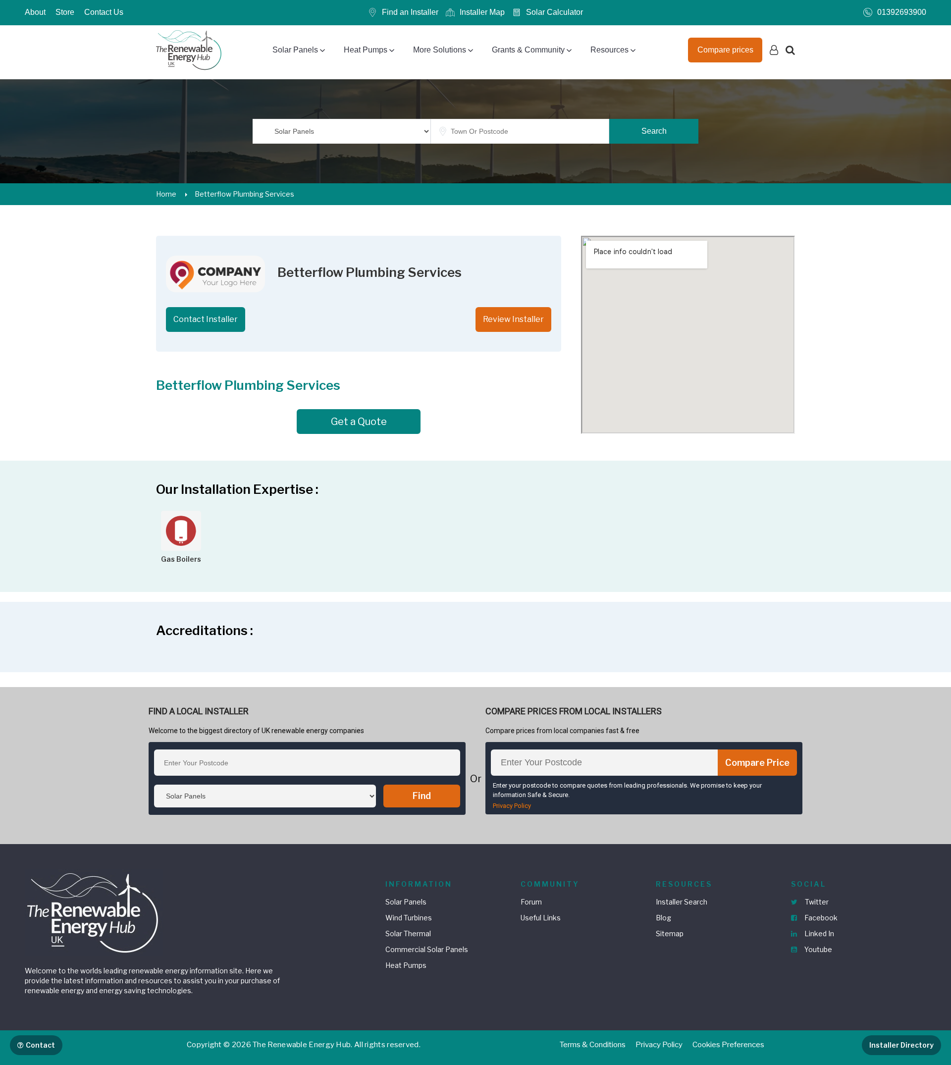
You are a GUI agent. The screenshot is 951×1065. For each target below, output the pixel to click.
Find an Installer (410, 12)
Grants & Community (528, 50)
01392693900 (901, 12)
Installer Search (681, 902)
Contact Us (103, 12)
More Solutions (439, 50)
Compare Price (757, 762)
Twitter (816, 902)
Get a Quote (359, 421)
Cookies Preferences (728, 1044)
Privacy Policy (512, 805)
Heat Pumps (365, 50)
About (35, 12)
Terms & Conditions (593, 1044)
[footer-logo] (94, 911)
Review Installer (513, 319)
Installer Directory (901, 1045)
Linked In (818, 933)
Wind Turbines (408, 917)
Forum (531, 902)
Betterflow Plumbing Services (244, 194)
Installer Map (482, 12)
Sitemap (670, 933)
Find (422, 796)
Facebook (820, 917)
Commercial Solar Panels (426, 949)
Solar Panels (295, 50)
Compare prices (725, 50)
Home (166, 194)
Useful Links (541, 917)
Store (64, 12)
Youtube (817, 949)
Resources (609, 50)
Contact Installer (205, 319)
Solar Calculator (554, 12)
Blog (663, 917)
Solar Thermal (408, 933)
